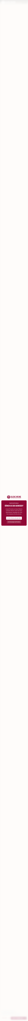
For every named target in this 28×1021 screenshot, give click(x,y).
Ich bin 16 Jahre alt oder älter (14, 518)
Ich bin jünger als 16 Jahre (14, 522)
